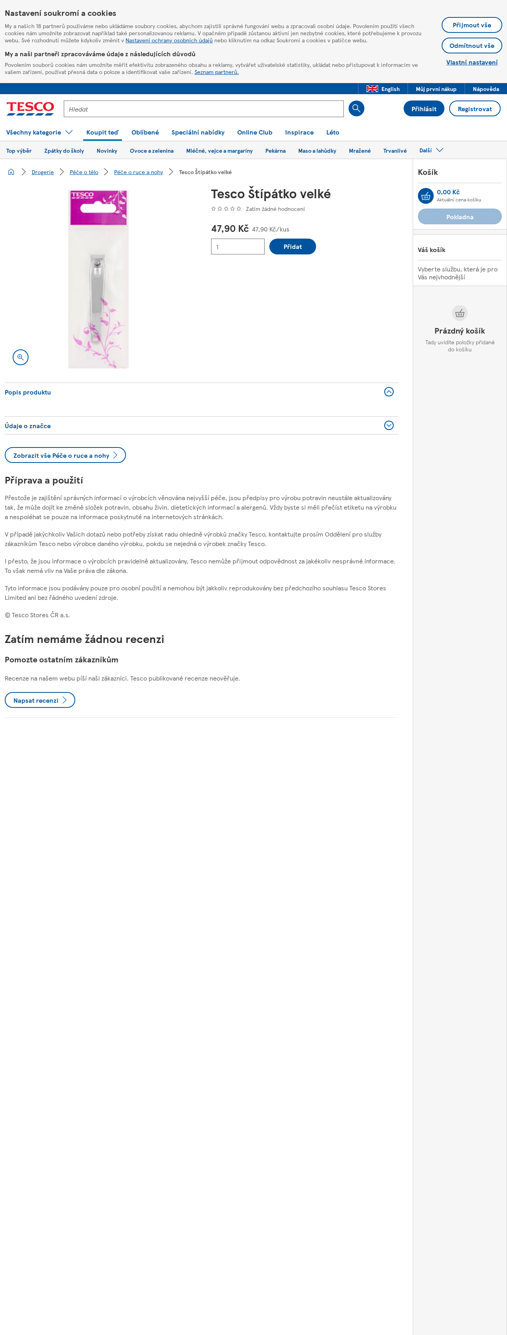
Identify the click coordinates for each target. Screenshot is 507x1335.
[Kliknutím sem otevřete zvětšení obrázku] (21, 357)
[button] (383, 88)
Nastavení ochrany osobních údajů (169, 40)
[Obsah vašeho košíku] (426, 196)
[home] (11, 171)
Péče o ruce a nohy (138, 172)
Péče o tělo (84, 172)
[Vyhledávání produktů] (356, 108)
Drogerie (43, 172)
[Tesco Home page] (30, 109)
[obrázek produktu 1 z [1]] (98, 279)
